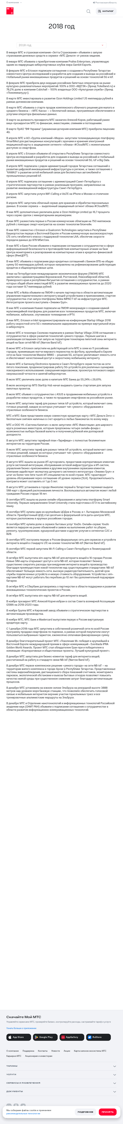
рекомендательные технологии (23, 1113)
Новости (55, 1051)
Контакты (43, 1051)
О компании (12, 1051)
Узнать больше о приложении (21, 1028)
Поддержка (28, 1051)
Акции (67, 1051)
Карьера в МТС (13, 1056)
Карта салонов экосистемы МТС (90, 1051)
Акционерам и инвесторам (38, 1056)
